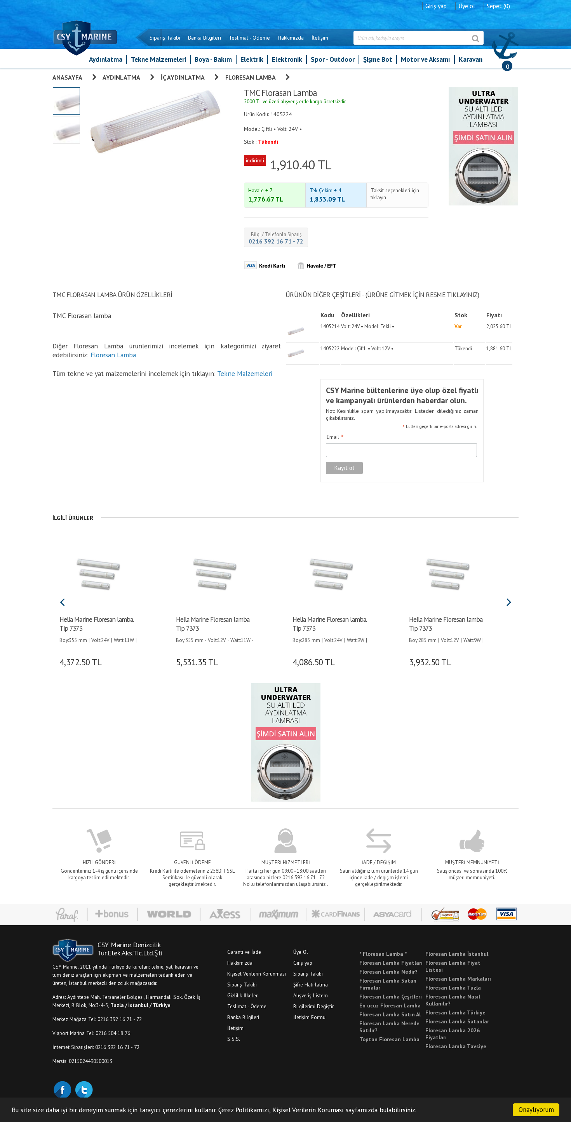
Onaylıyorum (536, 1109)
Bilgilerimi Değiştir (313, 1006)
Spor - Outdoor (333, 59)
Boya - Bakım (213, 59)
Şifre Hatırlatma (310, 984)
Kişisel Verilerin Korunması (256, 973)
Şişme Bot (377, 59)
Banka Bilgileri (204, 37)
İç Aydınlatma (183, 77)
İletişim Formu (309, 1017)
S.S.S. (233, 1038)
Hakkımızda (291, 37)
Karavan (470, 59)
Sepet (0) (498, 6)
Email (335, 437)
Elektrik (251, 59)
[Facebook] (62, 1089)
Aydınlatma (105, 59)
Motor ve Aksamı (425, 59)
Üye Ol (300, 951)
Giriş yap (436, 6)
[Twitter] (83, 1089)
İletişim (320, 37)
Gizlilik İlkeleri (243, 995)
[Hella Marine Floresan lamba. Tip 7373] (98, 573)
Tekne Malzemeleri (158, 59)
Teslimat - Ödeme (249, 37)
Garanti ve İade (244, 951)
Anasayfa (67, 77)
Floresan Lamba (250, 77)
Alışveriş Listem (310, 995)
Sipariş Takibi (165, 37)
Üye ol (466, 6)
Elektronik (287, 59)
